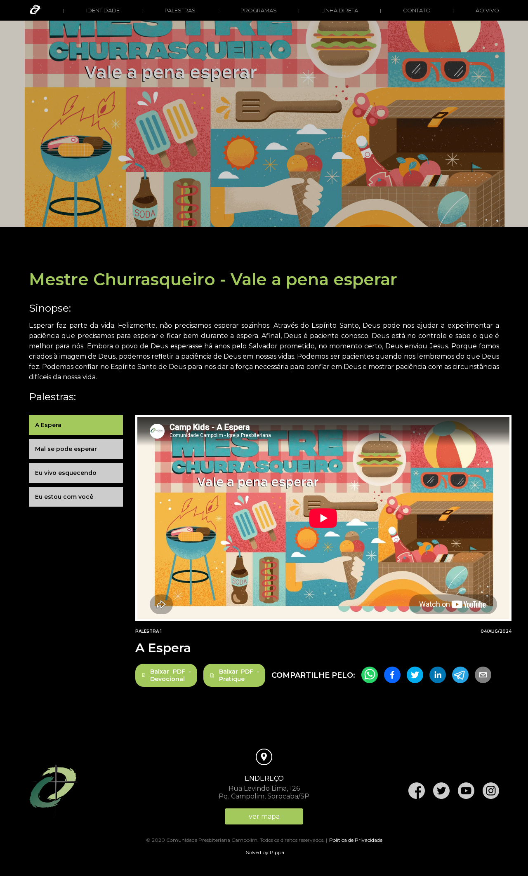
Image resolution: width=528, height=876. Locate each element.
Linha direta (339, 10)
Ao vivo (487, 10)
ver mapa (264, 816)
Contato (417, 10)
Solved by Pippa (265, 852)
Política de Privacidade (355, 840)
